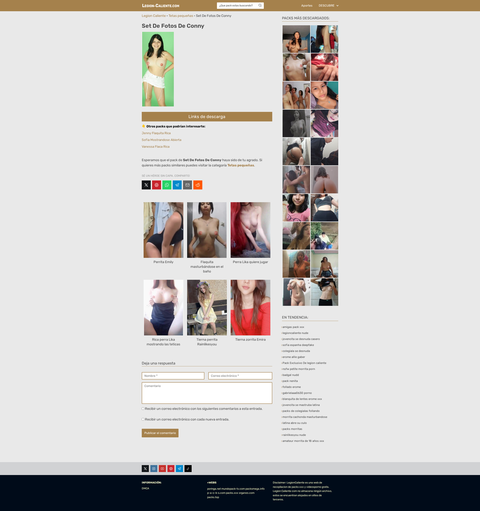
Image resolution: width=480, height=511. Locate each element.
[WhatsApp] (166, 184)
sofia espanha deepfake (298, 345)
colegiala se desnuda (296, 351)
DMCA (145, 488)
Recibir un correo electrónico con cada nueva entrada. (187, 419)
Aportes (306, 5)
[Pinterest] (156, 184)
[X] (146, 184)
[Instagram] (154, 468)
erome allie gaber (294, 357)
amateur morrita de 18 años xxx (303, 441)
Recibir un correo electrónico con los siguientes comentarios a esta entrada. (204, 409)
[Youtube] (162, 468)
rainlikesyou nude (294, 435)
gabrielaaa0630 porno (297, 393)
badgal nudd (291, 375)
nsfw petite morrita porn (299, 369)
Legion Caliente (154, 16)
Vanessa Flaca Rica (156, 146)
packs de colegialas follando (301, 411)
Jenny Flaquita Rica (156, 133)
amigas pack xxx (293, 327)
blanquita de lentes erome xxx (302, 399)
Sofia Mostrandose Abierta (161, 140)
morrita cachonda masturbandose (305, 417)
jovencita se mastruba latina (301, 405)
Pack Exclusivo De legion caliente (304, 363)
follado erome (292, 387)
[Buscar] (260, 5)
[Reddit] (197, 184)
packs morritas (292, 429)
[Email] (187, 184)
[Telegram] (177, 184)
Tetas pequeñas (181, 16)
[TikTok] (188, 468)
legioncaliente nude (295, 333)
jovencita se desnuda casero (301, 339)
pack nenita (290, 381)
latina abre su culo (295, 423)
